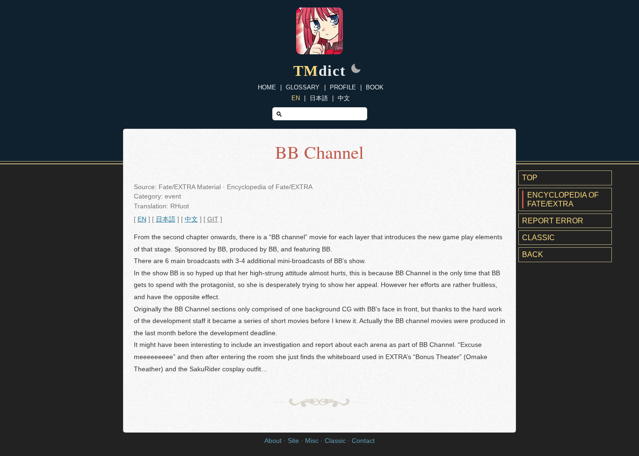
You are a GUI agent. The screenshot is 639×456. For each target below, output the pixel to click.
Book (375, 87)
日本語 (319, 98)
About (273, 440)
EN (295, 98)
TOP (529, 178)
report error (552, 221)
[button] (356, 69)
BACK (532, 254)
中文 (344, 98)
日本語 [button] (165, 219)
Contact (363, 440)
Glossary (303, 87)
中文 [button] (191, 219)
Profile (343, 87)
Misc (312, 440)
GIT (212, 219)
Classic (538, 238)
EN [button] (142, 219)
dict (319, 70)
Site (293, 440)
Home (267, 87)
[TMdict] (319, 52)
